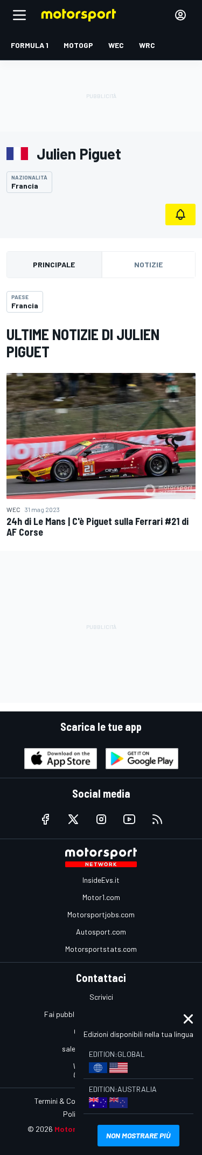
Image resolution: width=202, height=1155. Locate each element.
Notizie (148, 264)
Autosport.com (101, 931)
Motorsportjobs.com (101, 914)
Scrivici (101, 996)
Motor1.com (101, 897)
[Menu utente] (180, 15)
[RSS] (157, 819)
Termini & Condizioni (67, 1100)
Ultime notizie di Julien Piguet (82, 343)
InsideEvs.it (101, 879)
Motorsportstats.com (101, 948)
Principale (54, 264)
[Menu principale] (19, 15)
